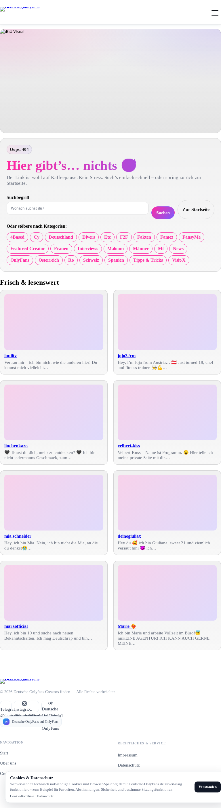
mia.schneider (17, 536)
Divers (88, 237)
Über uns (8, 763)
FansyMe (191, 237)
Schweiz (91, 260)
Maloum (115, 248)
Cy (36, 237)
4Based (17, 237)
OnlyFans (19, 260)
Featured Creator (27, 248)
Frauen (61, 248)
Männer (141, 248)
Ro (71, 260)
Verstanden (208, 787)
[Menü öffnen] (215, 12)
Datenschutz (129, 765)
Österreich (49, 260)
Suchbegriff (18, 197)
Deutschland (61, 237)
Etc (107, 237)
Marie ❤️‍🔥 (127, 626)
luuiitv (10, 355)
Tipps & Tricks (148, 260)
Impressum (128, 755)
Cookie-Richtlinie (22, 796)
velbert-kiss (129, 445)
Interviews (88, 248)
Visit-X (179, 260)
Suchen (163, 213)
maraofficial (16, 626)
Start (4, 753)
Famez (166, 237)
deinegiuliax (129, 536)
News (178, 248)
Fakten (144, 237)
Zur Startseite (195, 209)
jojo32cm (127, 355)
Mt (161, 248)
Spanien (116, 260)
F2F (124, 237)
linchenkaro (16, 445)
